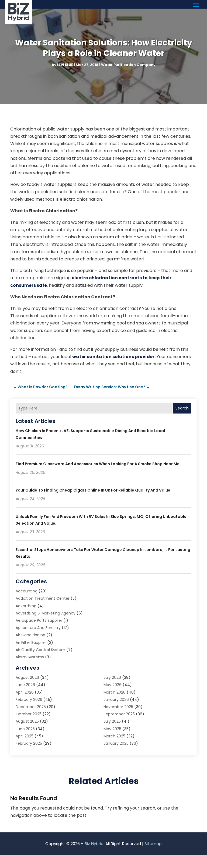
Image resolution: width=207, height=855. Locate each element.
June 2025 (25, 729)
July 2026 (112, 677)
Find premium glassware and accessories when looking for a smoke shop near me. (98, 464)
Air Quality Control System (40, 649)
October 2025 (29, 714)
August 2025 (27, 721)
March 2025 (114, 736)
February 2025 (29, 743)
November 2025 (118, 706)
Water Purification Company (128, 64)
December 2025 (31, 706)
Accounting (26, 591)
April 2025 (24, 736)
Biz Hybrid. (94, 843)
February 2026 (29, 699)
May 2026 (113, 684)
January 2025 (116, 743)
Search (182, 408)
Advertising (26, 606)
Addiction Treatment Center (43, 598)
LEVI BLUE (65, 64)
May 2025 (112, 729)
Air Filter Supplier (31, 642)
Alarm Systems (30, 657)
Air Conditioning (30, 635)
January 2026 (116, 699)
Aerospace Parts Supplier (39, 620)
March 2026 (115, 692)
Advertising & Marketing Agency (45, 613)
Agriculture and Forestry (38, 627)
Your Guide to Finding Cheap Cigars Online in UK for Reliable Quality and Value (93, 490)
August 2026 (27, 677)
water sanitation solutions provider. (114, 357)
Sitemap (153, 843)
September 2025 (119, 714)
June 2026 (25, 684)
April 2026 (25, 692)
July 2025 (112, 721)
